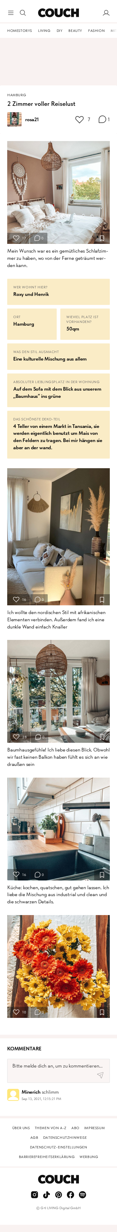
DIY (60, 31)
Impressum (94, 1128)
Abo (75, 1128)
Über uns (21, 1128)
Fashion (96, 31)
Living (44, 31)
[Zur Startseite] (58, 12)
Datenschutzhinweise (65, 1137)
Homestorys (19, 31)
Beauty (75, 31)
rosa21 (32, 119)
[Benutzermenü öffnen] (106, 13)
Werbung (89, 1157)
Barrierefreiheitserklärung (47, 1157)
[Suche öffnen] (22, 13)
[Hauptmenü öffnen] (10, 13)
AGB (34, 1137)
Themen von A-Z (51, 1128)
